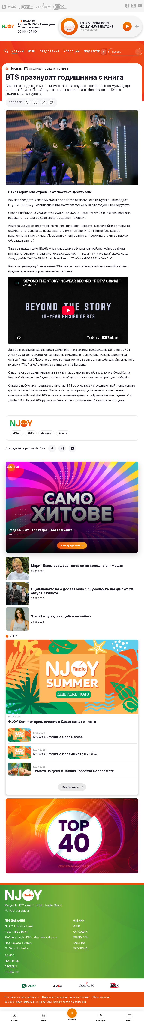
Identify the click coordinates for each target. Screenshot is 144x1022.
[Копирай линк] (51, 102)
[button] (137, 26)
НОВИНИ (78, 920)
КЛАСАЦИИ (80, 931)
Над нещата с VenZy (18, 942)
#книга (63, 433)
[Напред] (103, 52)
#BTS (31, 433)
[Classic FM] (43, 6)
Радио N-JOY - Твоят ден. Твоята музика (37, 26)
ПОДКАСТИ (80, 937)
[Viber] (43, 102)
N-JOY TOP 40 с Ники (19, 926)
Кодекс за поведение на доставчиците (65, 996)
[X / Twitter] (35, 102)
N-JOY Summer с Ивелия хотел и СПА (65, 754)
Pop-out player (88, 29)
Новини (16, 68)
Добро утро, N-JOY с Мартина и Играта (31, 937)
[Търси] (138, 52)
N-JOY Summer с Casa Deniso (58, 737)
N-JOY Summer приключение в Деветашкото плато (52, 722)
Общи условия (101, 996)
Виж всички (70, 787)
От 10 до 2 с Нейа (16, 948)
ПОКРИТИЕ (12, 960)
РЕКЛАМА (11, 966)
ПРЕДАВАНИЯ (15, 920)
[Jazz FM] (26, 6)
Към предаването (72, 545)
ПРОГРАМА (80, 948)
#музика (46, 433)
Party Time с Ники (16, 931)
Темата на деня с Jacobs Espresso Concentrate (73, 771)
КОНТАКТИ (12, 972)
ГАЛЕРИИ (79, 942)
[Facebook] (127, 6)
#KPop (16, 433)
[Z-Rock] (60, 6)
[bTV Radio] (9, 6)
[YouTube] (140, 6)
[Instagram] (133, 6)
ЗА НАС (9, 955)
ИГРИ (76, 926)
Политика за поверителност (22, 996)
